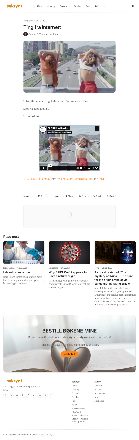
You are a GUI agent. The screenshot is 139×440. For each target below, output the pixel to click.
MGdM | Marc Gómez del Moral (75, 178)
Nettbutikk (69, 354)
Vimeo (101, 178)
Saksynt (13, 434)
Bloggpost (28, 20)
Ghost (34, 434)
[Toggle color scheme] (49, 435)
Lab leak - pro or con (16, 272)
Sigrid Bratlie (9, 268)
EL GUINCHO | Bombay (36, 178)
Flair (41, 434)
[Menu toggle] (102, 6)
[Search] (133, 6)
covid (96, 268)
